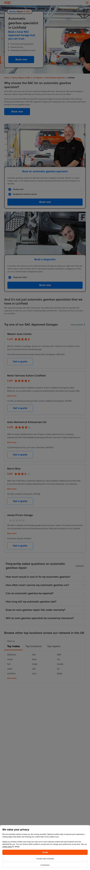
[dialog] (45, 847)
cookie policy (7, 847)
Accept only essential (45, 859)
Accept (45, 852)
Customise (45, 865)
